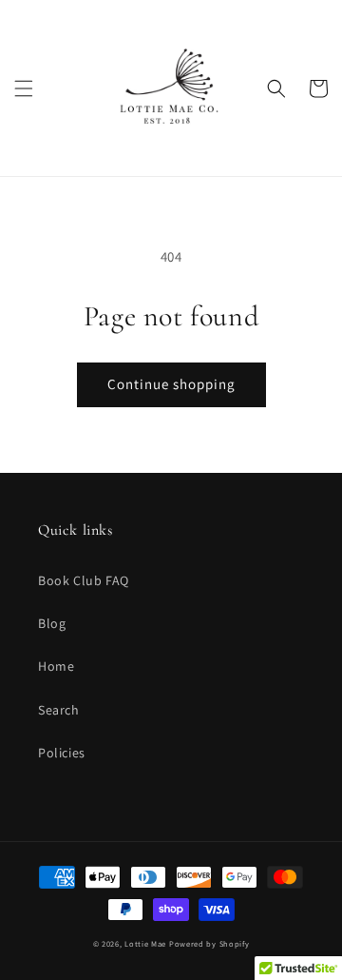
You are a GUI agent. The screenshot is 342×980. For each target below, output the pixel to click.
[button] (24, 88)
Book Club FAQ (83, 580)
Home (56, 666)
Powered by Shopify (209, 943)
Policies (62, 752)
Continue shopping (171, 384)
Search (59, 709)
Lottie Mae (145, 943)
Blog (52, 623)
